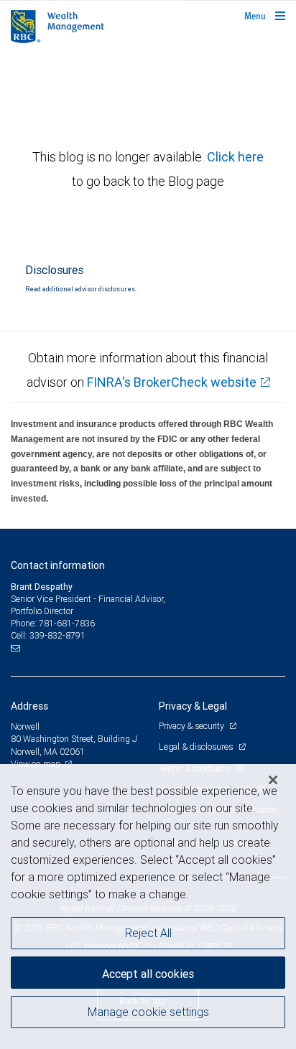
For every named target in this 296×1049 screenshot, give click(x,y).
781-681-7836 (67, 623)
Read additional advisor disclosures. (81, 289)
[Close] (273, 780)
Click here (235, 157)
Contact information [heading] (58, 565)
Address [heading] (29, 706)
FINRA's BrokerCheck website (171, 382)
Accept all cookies (148, 973)
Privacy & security (192, 726)
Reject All (148, 933)
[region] (148, 906)
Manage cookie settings (148, 1012)
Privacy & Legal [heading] (193, 706)
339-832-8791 (57, 635)
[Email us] (17, 647)
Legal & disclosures (197, 746)
